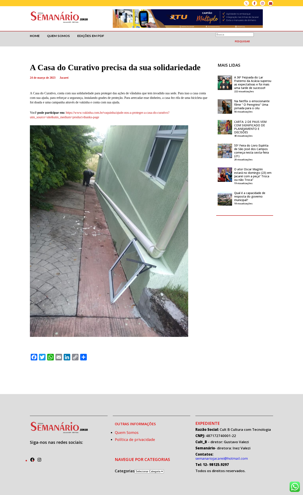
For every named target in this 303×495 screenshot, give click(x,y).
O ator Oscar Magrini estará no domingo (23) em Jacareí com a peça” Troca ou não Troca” (252, 174)
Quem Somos (58, 36)
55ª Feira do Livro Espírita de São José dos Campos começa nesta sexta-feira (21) (251, 150)
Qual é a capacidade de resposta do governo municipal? (249, 196)
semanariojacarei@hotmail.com (221, 458)
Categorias (125, 470)
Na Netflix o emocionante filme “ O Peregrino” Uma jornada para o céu (252, 104)
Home (35, 36)
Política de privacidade (135, 439)
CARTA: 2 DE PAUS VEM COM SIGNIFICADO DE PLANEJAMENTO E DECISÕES (250, 127)
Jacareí (64, 77)
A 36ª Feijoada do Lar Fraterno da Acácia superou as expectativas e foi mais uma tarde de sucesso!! (252, 82)
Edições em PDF (90, 36)
